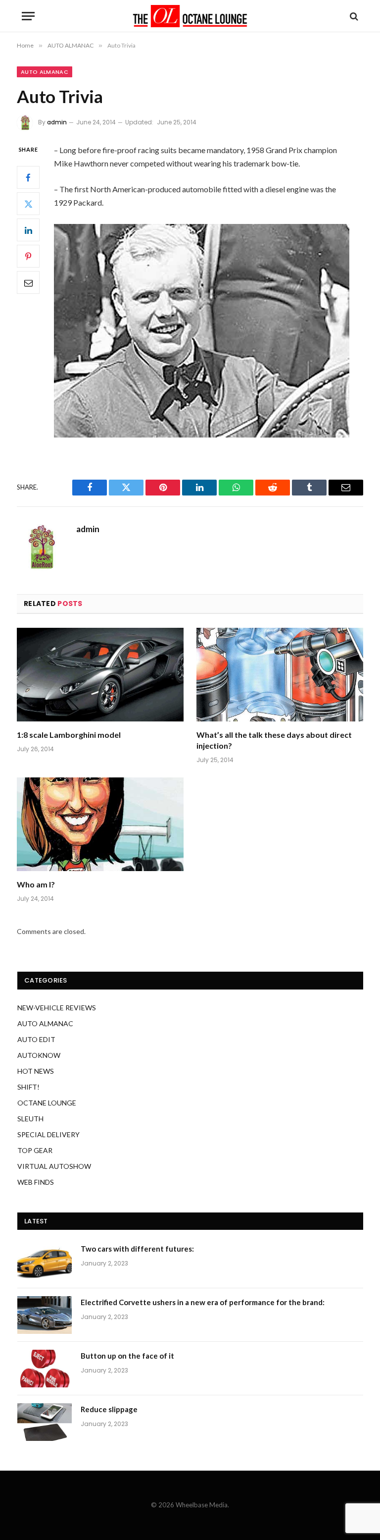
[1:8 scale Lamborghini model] (100, 675)
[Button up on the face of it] (44, 1368)
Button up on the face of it (127, 1355)
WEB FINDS (35, 1182)
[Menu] (28, 16)
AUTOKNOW (38, 1055)
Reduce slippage (109, 1409)
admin (57, 122)
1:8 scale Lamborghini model (69, 734)
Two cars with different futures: (137, 1248)
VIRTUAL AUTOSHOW (54, 1166)
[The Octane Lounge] (190, 16)
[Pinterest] (28, 256)
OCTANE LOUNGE (46, 1103)
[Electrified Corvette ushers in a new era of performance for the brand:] (44, 1315)
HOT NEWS (35, 1071)
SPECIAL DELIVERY (48, 1134)
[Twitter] (28, 203)
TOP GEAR (34, 1150)
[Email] (28, 282)
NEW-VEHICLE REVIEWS (56, 1007)
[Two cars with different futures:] (44, 1261)
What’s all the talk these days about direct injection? (274, 740)
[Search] (353, 16)
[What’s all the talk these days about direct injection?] (279, 675)
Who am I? (36, 884)
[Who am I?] (100, 824)
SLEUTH (30, 1118)
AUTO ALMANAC (44, 72)
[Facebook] (28, 177)
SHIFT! (28, 1087)
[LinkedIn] (28, 230)
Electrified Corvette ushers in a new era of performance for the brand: (203, 1302)
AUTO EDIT (36, 1039)
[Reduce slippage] (44, 1422)
